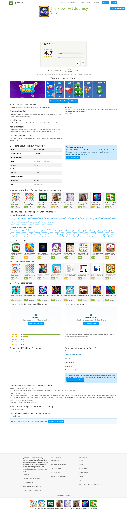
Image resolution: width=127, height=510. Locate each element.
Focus (35, 218)
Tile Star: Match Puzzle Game (43, 295)
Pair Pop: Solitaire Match (97, 295)
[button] (91, 362)
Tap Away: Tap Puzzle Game (70, 274)
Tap (79, 218)
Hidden (29, 218)
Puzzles (18, 231)
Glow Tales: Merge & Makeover (70, 295)
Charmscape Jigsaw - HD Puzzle (83, 203)
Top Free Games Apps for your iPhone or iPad (91, 484)
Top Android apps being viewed (31, 478)
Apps (82, 2)
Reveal (67, 218)
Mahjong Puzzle (109, 253)
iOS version (74, 101)
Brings (62, 218)
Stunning (53, 235)
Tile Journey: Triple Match (29, 203)
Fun (94, 235)
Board (51, 231)
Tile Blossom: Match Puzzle (110, 203)
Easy (81, 231)
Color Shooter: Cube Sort (110, 295)
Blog (80, 480)
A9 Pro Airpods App (28, 482)
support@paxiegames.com (73, 355)
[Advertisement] (61, 29)
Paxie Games (26, 283)
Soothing (106, 235)
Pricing (88, 2)
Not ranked (37, 165)
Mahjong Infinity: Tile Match (83, 295)
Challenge (100, 231)
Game (107, 218)
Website (67, 358)
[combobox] (68, 2)
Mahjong (30, 231)
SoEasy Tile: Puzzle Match (110, 274)
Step (70, 235)
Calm (86, 231)
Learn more (84, 154)
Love (65, 235)
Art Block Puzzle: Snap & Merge (56, 274)
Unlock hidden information (36, 323)
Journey (90, 218)
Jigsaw (35, 235)
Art (73, 218)
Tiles (18, 222)
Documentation (83, 468)
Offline (112, 235)
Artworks (47, 218)
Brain (112, 231)
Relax (62, 231)
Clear (96, 218)
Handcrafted (54, 218)
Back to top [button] (122, 494)
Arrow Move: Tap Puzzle (97, 274)
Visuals (59, 235)
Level (17, 235)
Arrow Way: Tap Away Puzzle (83, 274)
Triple (41, 235)
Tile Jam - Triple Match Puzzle (70, 203)
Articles (81, 476)
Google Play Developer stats (58, 464)
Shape (17, 218)
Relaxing (24, 231)
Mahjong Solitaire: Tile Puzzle (16, 253)
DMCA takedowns (83, 472)
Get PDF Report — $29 (73, 157)
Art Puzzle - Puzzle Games (43, 274)
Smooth (75, 231)
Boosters (82, 235)
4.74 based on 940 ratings (42, 161)
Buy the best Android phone (58, 476)
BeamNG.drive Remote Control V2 (32, 486)
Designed (68, 231)
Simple (12, 235)
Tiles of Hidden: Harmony (97, 253)
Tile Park (26, 274)
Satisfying (36, 222)
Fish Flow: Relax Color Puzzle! (29, 253)
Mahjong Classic (42, 203)
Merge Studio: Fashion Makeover (16, 295)
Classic (47, 235)
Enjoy (43, 222)
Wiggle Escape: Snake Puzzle (29, 295)
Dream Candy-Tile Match (83, 253)
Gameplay (45, 231)
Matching (37, 231)
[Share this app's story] (77, 63)
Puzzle (101, 218)
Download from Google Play (59, 101)
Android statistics (55, 460)
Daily (76, 235)
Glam (88, 235)
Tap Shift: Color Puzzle (56, 295)
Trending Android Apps (57, 468)
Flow (12, 218)
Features (29, 235)
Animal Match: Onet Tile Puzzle (70, 253)
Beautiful (113, 218)
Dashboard (96, 2)
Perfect (57, 231)
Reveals (23, 218)
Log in (114, 2)
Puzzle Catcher (41, 253)
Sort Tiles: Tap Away (97, 203)
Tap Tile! (13, 203)
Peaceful (100, 235)
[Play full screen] (83, 63)
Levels (30, 222)
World (23, 235)
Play (12, 222)
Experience (50, 222)
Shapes (41, 218)
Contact (81, 460)
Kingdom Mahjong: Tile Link (56, 253)
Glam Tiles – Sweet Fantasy (56, 203)
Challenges (93, 231)
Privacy (81, 464)
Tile (84, 218)
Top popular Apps (55, 472)
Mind (107, 231)
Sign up (105, 2)
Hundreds (24, 222)
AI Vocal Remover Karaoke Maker (32, 490)
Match (12, 231)
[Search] (76, 2)
